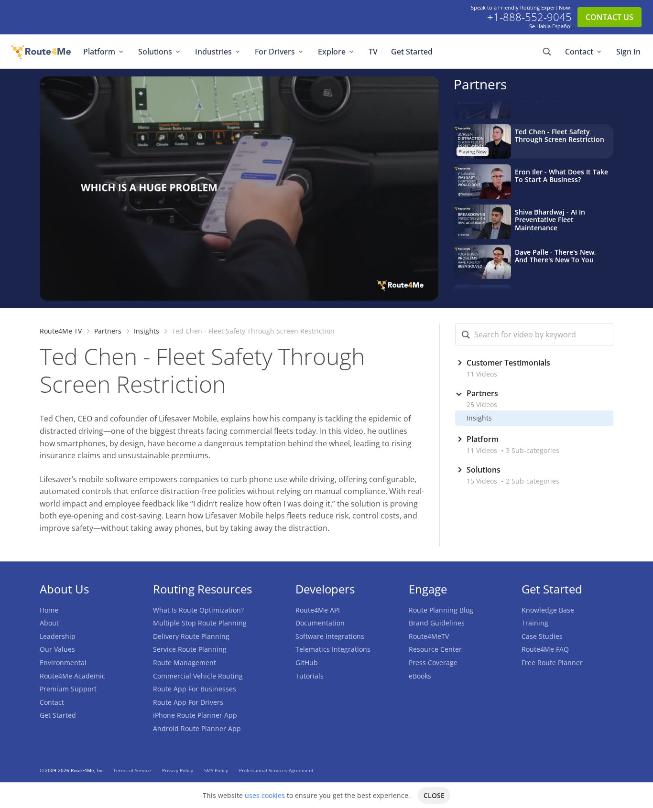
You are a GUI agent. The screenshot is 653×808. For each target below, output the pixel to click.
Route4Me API (317, 609)
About (49, 622)
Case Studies (542, 636)
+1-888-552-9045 (529, 17)
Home (49, 609)
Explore (332, 51)
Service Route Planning (190, 649)
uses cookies (265, 795)
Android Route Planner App (197, 728)
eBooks (420, 675)
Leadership (58, 636)
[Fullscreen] (428, 292)
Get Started (412, 51)
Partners (480, 84)
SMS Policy (216, 770)
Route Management (184, 662)
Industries (213, 51)
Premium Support (68, 688)
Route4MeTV (429, 636)
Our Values (57, 649)
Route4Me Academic (72, 675)
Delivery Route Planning (191, 636)
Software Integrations (329, 636)
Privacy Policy (178, 770)
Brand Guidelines (437, 622)
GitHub (306, 662)
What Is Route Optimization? (198, 609)
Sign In (628, 51)
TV (373, 51)
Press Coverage (433, 662)
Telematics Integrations (332, 649)
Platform (99, 51)
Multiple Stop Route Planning (200, 622)
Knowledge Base (548, 609)
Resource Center (435, 649)
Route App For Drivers (188, 702)
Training (535, 622)
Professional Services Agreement (276, 770)
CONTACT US (609, 17)
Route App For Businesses (194, 688)
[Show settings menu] (409, 292)
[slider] (230, 292)
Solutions (155, 51)
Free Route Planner (552, 662)
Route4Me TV (61, 330)
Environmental (63, 662)
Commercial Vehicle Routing (198, 675)
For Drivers (275, 51)
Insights (146, 330)
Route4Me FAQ (545, 649)
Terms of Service (132, 770)
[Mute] (390, 292)
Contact (579, 51)
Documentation (320, 622)
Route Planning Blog (441, 609)
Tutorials (309, 675)
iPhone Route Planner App (195, 715)
